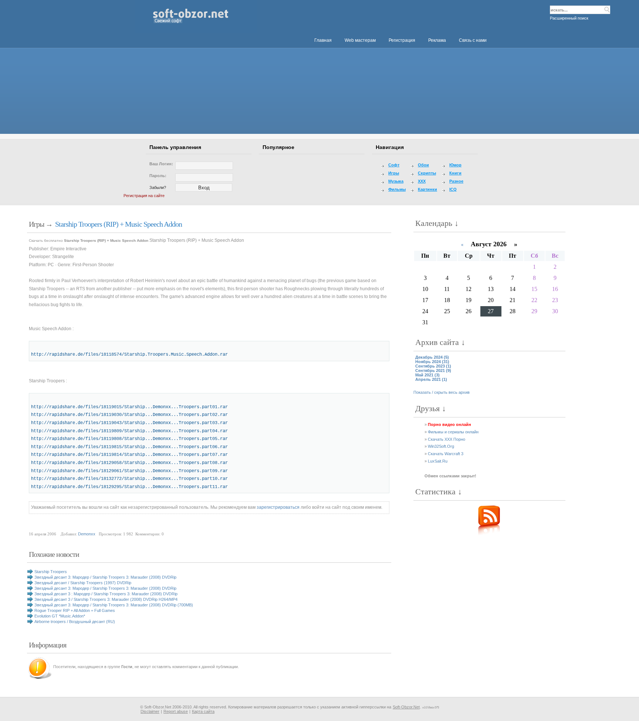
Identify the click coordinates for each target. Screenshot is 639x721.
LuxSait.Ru (437, 461)
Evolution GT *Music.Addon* (59, 616)
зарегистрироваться (278, 507)
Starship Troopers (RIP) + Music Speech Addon (118, 224)
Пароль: (157, 175)
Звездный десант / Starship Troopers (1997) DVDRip (82, 582)
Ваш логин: (161, 164)
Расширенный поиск (569, 18)
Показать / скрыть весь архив (441, 392)
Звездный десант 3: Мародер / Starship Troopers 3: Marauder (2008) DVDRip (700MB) (113, 605)
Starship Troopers (50, 571)
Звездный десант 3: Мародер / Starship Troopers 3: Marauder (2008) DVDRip (105, 577)
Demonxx (86, 534)
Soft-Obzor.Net (406, 707)
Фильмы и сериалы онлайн (453, 432)
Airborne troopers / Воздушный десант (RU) (74, 621)
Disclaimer (150, 711)
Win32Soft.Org (441, 446)
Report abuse (175, 711)
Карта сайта (203, 711)
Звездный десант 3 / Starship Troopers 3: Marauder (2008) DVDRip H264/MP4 (106, 599)
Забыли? (157, 187)
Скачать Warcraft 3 (445, 453)
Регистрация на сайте (144, 195)
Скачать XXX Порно (446, 439)
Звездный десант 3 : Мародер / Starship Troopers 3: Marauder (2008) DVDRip (106, 594)
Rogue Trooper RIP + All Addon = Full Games (74, 610)
